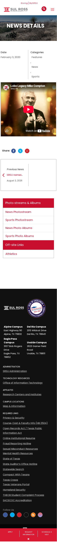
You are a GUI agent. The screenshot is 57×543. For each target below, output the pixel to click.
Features (37, 57)
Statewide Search (13, 469)
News (35, 67)
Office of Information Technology (23, 383)
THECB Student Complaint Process (23, 495)
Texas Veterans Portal (16, 484)
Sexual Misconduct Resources (20, 449)
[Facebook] (13, 151)
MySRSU (33, 3)
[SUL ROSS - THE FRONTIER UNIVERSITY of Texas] (16, 10)
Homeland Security (14, 489)
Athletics (11, 254)
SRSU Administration (15, 371)
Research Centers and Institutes (22, 394)
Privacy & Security (13, 418)
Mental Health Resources (18, 453)
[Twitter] (20, 151)
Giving (24, 3)
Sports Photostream (19, 220)
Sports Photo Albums (19, 236)
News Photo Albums (18, 228)
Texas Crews (10, 480)
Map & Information (14, 406)
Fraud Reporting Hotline (17, 443)
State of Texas (11, 458)
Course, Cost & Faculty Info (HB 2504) (25, 423)
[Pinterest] (27, 151)
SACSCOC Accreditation (17, 500)
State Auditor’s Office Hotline (20, 464)
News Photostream (18, 212)
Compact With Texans (16, 474)
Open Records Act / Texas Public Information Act (22, 431)
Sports (35, 76)
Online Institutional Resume (19, 438)
